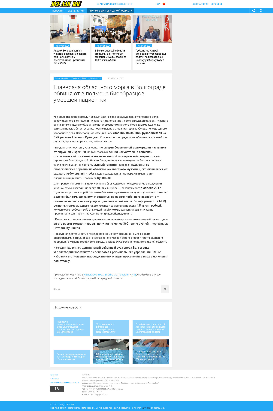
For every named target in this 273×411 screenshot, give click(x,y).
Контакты (54, 378)
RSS (134, 274)
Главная (54, 374)
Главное (75, 78)
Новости (57, 10)
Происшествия (61, 78)
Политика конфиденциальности (64, 382)
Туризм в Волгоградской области (110, 10)
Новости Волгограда (91, 78)
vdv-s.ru (146, 407)
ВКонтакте (111, 274)
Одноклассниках (94, 274)
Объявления (76, 10)
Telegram (123, 274)
